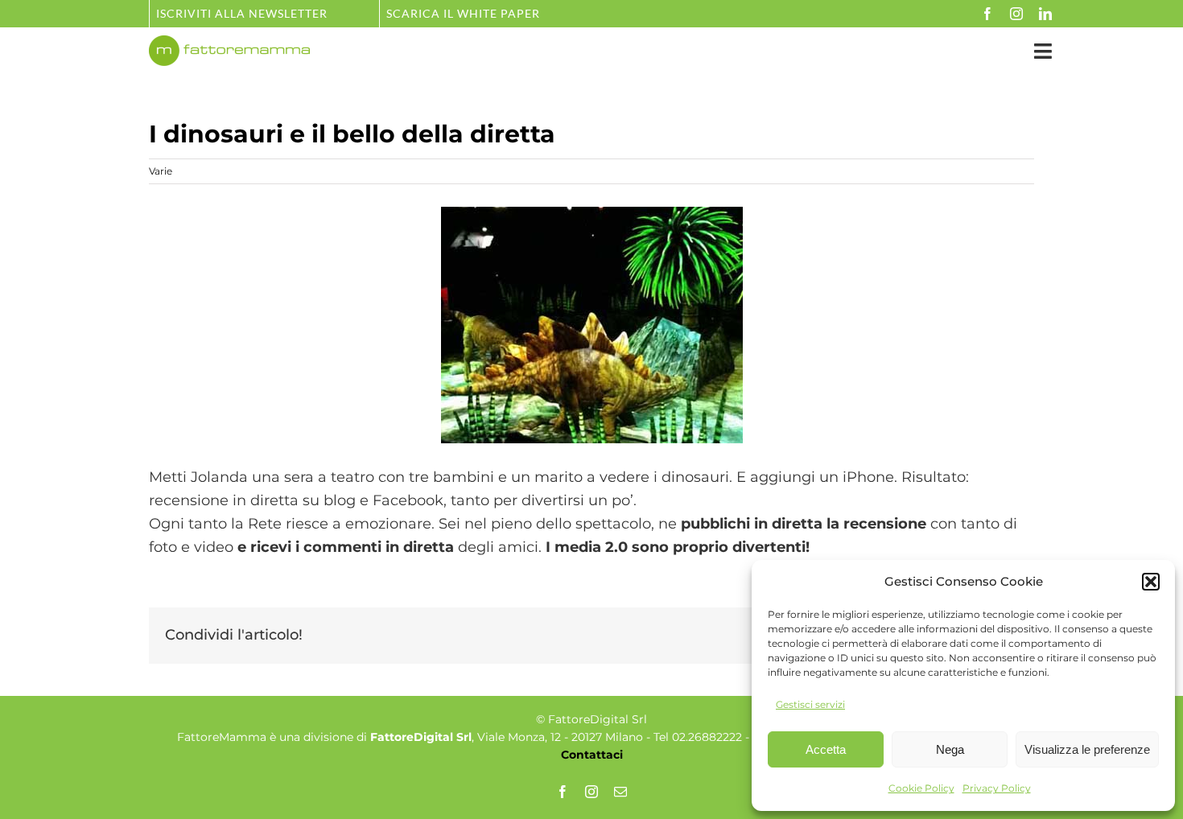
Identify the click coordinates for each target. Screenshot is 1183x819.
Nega (950, 749)
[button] (1151, 582)
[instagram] (1016, 13)
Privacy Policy (996, 788)
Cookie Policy (921, 788)
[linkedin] (1045, 13)
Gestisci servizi (810, 704)
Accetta (826, 749)
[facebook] (987, 13)
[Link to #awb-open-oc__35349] (1043, 51)
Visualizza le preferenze (1087, 749)
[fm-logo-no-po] (229, 42)
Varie (160, 171)
